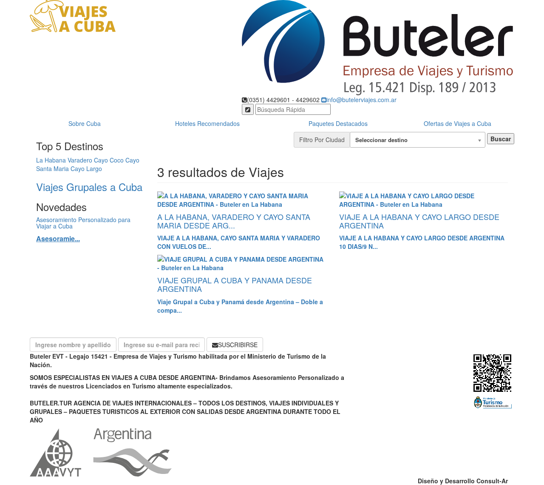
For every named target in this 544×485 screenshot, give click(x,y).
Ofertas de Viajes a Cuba (457, 123)
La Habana (51, 160)
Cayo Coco (109, 160)
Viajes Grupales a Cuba (89, 186)
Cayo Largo (86, 168)
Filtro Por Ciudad (322, 139)
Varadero (80, 160)
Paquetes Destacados (338, 123)
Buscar (500, 138)
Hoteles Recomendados (207, 123)
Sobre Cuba (84, 123)
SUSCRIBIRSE (238, 344)
